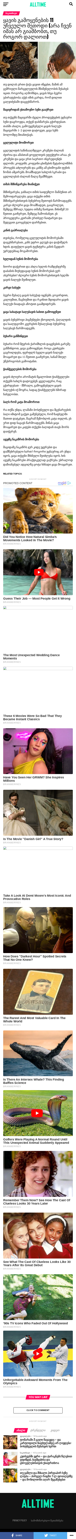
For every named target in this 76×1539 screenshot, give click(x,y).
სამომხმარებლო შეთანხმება (47, 1520)
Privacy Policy (20, 1520)
